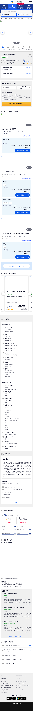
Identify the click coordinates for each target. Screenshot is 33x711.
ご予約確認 (3, 678)
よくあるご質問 (4, 690)
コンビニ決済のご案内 (6, 687)
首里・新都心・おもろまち (23, 18)
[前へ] (2, 32)
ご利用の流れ (4, 681)
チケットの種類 (4, 683)
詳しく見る (28, 67)
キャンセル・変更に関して (7, 685)
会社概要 (18, 678)
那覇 (15, 18)
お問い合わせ (4, 692)
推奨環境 (18, 687)
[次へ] (30, 32)
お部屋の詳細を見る (26, 136)
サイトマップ (19, 690)
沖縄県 (10, 18)
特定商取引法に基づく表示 (22, 685)
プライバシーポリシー (21, 683)
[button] (8, 14)
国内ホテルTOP (4, 18)
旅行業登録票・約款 (21, 681)
